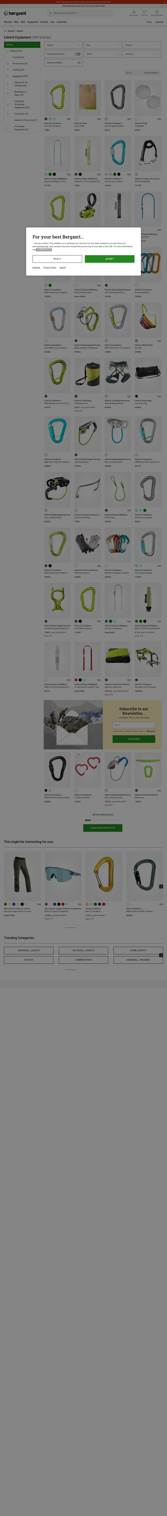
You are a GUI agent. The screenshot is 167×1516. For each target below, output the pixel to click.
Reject (57, 259)
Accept (110, 259)
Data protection (44, 249)
